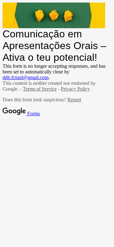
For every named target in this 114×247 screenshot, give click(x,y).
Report (74, 99)
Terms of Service (40, 89)
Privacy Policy (75, 89)
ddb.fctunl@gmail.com (25, 77)
